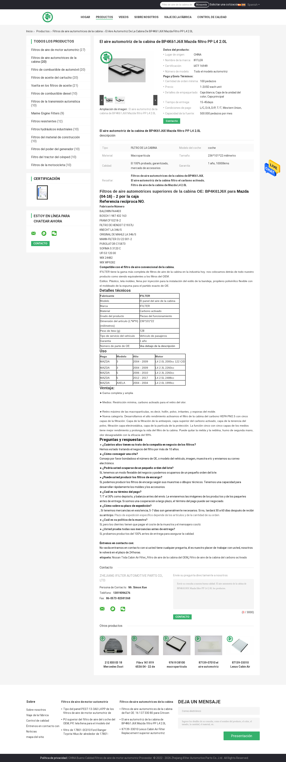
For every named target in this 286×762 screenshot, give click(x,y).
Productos (104, 17)
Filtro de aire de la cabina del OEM (167, 557)
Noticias (31, 731)
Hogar (85, 17)
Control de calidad (212, 17)
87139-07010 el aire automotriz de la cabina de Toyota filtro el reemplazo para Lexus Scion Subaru (208, 664)
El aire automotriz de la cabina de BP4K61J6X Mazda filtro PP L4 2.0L (144, 721)
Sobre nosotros (146, 17)
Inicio (29, 31)
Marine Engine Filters (45, 113)
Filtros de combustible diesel (51, 93)
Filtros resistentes (43, 121)
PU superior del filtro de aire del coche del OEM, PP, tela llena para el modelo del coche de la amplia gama (89, 722)
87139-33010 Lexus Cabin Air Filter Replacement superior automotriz (240, 664)
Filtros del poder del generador (52, 149)
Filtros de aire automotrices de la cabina (78, 31)
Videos (123, 17)
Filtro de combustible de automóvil (55, 69)
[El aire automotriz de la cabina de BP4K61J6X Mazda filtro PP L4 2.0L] (127, 71)
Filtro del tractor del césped (50, 157)
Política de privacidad (53, 757)
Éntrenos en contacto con (42, 726)
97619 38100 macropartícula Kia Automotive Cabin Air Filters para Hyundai (176, 664)
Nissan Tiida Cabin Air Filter (129, 557)
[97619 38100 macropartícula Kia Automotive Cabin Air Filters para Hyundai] (176, 645)
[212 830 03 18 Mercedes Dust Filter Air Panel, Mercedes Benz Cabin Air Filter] (113, 645)
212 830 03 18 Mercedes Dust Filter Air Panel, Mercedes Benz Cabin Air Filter (113, 664)
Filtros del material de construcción (55, 137)
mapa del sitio (35, 736)
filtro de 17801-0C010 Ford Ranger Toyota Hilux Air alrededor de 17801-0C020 (86, 732)
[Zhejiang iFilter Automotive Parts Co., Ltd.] (47, 17)
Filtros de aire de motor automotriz (55, 50)
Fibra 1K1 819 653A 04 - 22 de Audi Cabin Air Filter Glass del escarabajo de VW (145, 664)
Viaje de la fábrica (177, 17)
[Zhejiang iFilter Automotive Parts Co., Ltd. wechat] (56, 233)
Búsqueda (201, 4)
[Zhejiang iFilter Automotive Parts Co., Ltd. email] (36, 233)
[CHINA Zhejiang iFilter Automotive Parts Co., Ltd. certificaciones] (42, 192)
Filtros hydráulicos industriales (51, 129)
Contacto (172, 120)
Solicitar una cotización (224, 4)
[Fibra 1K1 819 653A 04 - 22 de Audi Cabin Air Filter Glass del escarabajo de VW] (145, 645)
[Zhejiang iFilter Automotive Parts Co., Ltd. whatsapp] (46, 233)
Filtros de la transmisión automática (55, 101)
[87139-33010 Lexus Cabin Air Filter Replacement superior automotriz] (240, 645)
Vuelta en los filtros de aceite (51, 85)
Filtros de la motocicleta (48, 165)
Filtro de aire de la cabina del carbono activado (218, 557)
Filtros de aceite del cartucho (51, 77)
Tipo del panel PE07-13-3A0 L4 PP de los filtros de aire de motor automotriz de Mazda (88, 711)
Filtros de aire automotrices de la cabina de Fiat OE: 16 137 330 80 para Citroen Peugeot (147, 711)
